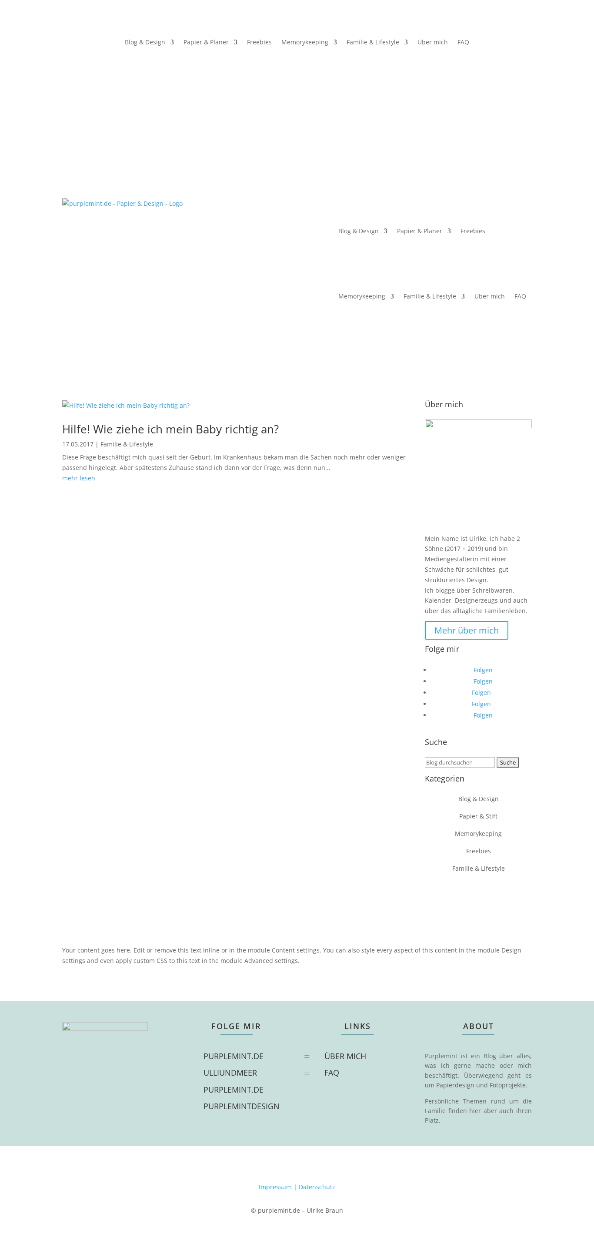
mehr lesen (78, 478)
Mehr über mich (466, 630)
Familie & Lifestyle (373, 42)
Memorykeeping (304, 42)
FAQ (463, 42)
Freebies (259, 42)
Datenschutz (317, 1187)
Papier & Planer (206, 42)
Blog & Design (145, 42)
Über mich (432, 42)
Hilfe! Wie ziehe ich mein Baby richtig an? (170, 429)
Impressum (275, 1187)
